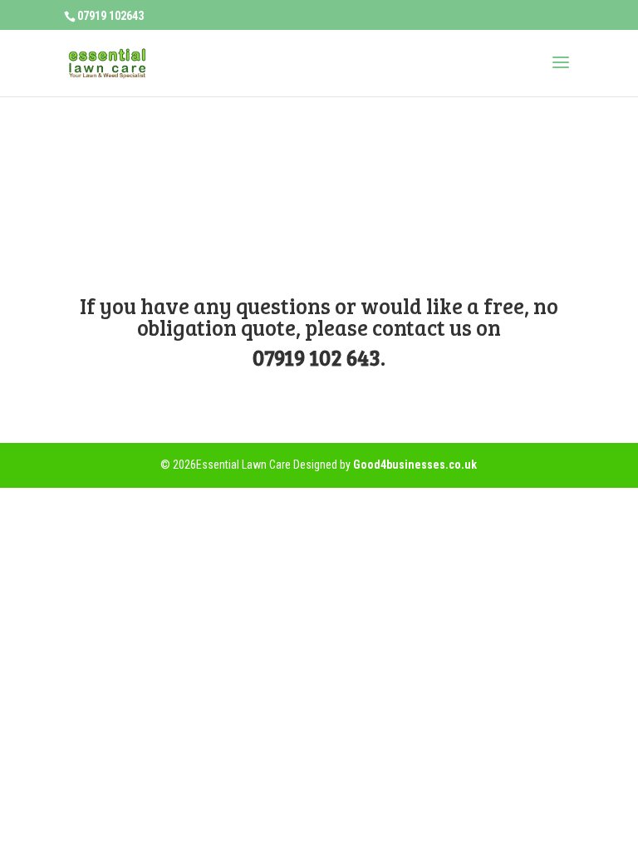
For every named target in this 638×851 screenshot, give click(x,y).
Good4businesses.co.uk (415, 464)
